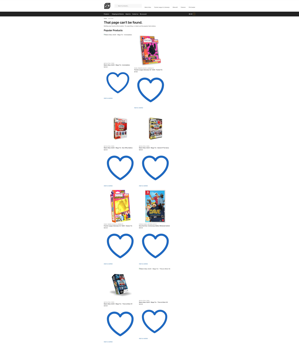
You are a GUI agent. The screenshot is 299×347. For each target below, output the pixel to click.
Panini (135, 68)
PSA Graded (192, 7)
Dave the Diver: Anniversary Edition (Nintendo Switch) (154, 226)
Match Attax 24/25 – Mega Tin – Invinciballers (117, 65)
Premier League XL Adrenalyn (162, 7)
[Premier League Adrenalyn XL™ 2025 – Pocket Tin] (150, 50)
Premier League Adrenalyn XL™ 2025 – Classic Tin (118, 226)
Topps (112, 63)
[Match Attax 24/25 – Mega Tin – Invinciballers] (118, 48)
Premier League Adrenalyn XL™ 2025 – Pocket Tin (148, 70)
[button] (192, 14)
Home (105, 18)
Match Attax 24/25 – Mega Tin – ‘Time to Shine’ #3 (153, 302)
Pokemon (183, 7)
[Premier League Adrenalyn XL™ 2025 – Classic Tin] (120, 206)
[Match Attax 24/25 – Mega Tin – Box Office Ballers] (120, 128)
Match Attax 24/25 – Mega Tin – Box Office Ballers (118, 148)
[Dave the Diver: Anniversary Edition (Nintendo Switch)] (155, 206)
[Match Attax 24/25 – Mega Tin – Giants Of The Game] (155, 128)
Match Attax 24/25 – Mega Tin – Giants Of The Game (154, 148)
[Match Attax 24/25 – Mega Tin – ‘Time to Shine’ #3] (154, 283)
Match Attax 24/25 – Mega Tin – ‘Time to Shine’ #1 (118, 304)
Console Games (143, 224)
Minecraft (175, 7)
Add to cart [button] (118, 100)
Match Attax (148, 7)
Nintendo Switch (152, 224)
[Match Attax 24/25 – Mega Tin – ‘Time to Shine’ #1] (120, 284)
